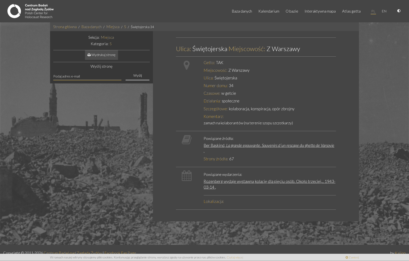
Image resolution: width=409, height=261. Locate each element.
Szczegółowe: (216, 108)
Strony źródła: (216, 158)
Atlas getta (351, 11)
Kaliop (400, 253)
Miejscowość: (247, 48)
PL (373, 11)
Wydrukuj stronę (103, 55)
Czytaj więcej (235, 257)
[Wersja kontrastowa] (399, 11)
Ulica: (183, 48)
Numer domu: (216, 85)
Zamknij (353, 257)
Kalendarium (268, 11)
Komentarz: (214, 116)
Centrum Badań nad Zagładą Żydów (73, 253)
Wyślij (137, 75)
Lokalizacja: (214, 201)
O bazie (292, 11)
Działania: (212, 100)
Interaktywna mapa (320, 11)
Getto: (209, 62)
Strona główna (65, 26)
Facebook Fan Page (120, 253)
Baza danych (242, 11)
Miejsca (113, 26)
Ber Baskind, (269, 145)
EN (384, 11)
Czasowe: (212, 93)
